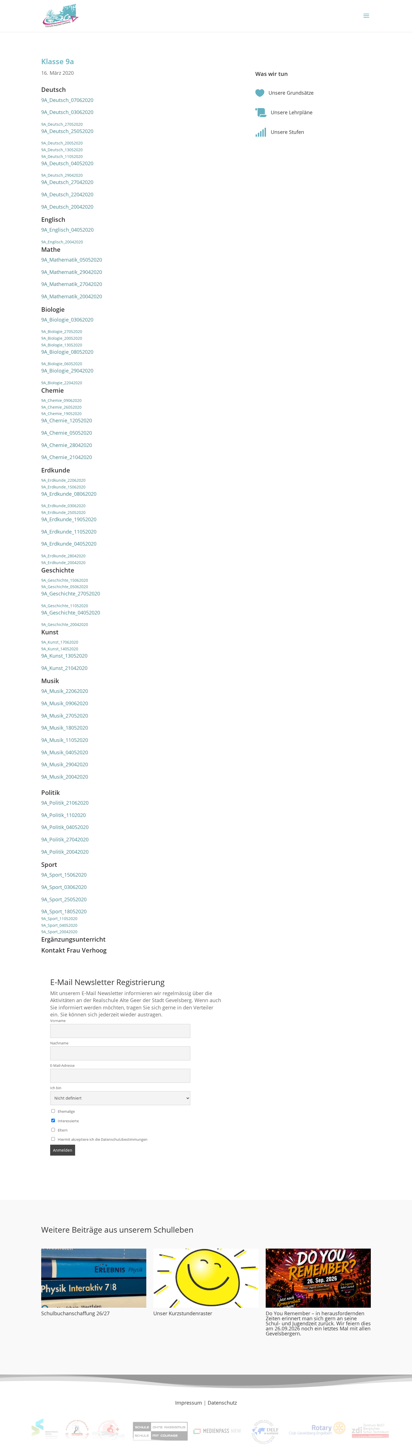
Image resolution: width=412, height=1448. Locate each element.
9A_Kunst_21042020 (64, 668)
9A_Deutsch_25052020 (67, 131)
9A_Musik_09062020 (64, 703)
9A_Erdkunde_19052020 (68, 519)
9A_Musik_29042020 (64, 764)
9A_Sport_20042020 (59, 931)
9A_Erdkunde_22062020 (63, 480)
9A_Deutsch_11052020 (62, 156)
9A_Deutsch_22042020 (67, 194)
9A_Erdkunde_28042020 (63, 555)
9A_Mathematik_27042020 (71, 284)
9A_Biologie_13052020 (61, 345)
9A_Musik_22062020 (64, 691)
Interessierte (68, 1121)
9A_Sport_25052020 (64, 899)
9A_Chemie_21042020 (66, 457)
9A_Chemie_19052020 (61, 413)
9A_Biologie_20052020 (61, 338)
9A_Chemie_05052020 (66, 432)
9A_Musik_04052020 (64, 752)
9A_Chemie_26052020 (61, 407)
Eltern (62, 1130)
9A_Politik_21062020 (65, 802)
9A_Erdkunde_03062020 (63, 505)
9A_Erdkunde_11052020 (68, 531)
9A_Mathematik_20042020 (71, 296)
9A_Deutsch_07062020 (67, 100)
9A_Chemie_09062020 (61, 400)
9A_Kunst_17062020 (59, 642)
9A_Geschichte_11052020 (64, 605)
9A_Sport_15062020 (64, 874)
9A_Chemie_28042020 (66, 445)
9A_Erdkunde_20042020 (63, 562)
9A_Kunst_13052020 (64, 655)
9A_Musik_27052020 (64, 715)
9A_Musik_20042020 (64, 776)
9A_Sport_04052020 (59, 925)
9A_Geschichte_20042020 (64, 624)
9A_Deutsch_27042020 (67, 182)
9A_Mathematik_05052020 (71, 259)
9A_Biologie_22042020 (61, 382)
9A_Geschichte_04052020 (70, 612)
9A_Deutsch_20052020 (62, 143)
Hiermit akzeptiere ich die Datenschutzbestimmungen (102, 1139)
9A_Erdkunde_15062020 (63, 487)
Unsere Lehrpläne (292, 112)
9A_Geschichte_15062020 (64, 580)
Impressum (188, 1402)
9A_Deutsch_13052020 (62, 149)
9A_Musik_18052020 (64, 727)
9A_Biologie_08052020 (67, 351)
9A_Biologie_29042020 (67, 370)
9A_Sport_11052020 (59, 918)
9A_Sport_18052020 (64, 911)
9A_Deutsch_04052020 (67, 163)
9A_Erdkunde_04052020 (68, 543)
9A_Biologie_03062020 (67, 319)
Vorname (58, 1020)
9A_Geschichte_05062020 (64, 586)
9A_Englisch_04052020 (67, 229)
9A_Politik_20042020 (65, 851)
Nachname (59, 1043)
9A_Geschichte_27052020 (70, 593)
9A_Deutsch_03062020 (67, 112)
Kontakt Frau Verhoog (74, 950)
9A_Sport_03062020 (64, 887)
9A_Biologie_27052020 (61, 331)
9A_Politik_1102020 (63, 815)
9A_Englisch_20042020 (62, 242)
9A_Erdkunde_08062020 (68, 493)
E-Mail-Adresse (62, 1065)
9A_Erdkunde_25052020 (63, 512)
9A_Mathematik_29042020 (71, 272)
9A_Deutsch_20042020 (67, 206)
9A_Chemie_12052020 (66, 420)
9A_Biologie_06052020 (61, 363)
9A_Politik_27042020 (65, 839)
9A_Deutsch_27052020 (62, 124)
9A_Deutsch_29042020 (62, 175)
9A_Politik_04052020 (65, 827)
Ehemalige (66, 1111)
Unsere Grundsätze (291, 92)
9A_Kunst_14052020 (59, 648)
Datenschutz (222, 1402)
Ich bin (55, 1088)
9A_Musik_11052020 (64, 740)
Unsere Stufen (287, 132)
